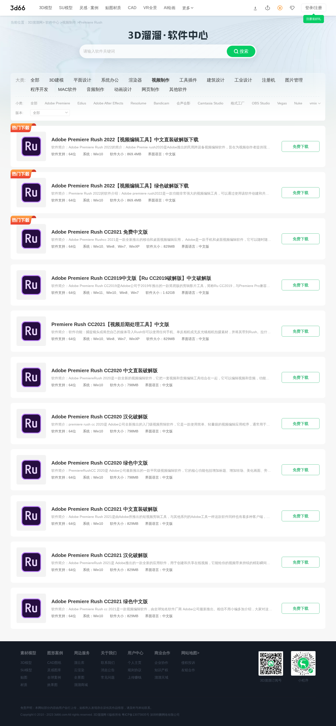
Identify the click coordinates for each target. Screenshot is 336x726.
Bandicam (161, 103)
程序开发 (39, 89)
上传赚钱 (134, 677)
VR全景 (150, 8)
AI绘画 (169, 8)
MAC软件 (67, 89)
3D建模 (56, 80)
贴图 (23, 677)
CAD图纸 (54, 663)
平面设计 (82, 80)
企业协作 (161, 663)
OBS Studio (261, 103)
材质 (23, 685)
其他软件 (178, 89)
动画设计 (123, 89)
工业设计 (243, 80)
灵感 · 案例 (88, 8)
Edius (81, 103)
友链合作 (188, 670)
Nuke (298, 103)
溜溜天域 (161, 677)
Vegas (282, 103)
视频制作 (160, 80)
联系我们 (108, 663)
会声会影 (183, 103)
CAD (132, 8)
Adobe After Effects (108, 103)
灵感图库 (54, 670)
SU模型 (66, 8)
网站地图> (190, 653)
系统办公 (110, 80)
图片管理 (294, 80)
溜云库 (79, 663)
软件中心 (52, 22)
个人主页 (134, 663)
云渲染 (79, 670)
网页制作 (150, 89)
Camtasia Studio (210, 103)
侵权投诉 (188, 663)
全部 (35, 80)
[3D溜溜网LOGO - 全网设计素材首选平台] (18, 8)
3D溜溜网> (36, 22)
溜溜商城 (81, 685)
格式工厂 (237, 103)
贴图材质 (113, 8)
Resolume (138, 103)
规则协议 (134, 670)
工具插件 (188, 80)
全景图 (79, 677)
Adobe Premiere (57, 103)
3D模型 (45, 8)
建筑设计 (216, 80)
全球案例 (54, 677)
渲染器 (135, 80)
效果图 (52, 685)
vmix (313, 103)
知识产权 (161, 670)
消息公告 (108, 670)
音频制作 (95, 89)
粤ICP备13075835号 (135, 714)
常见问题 (108, 677)
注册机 (268, 80)
